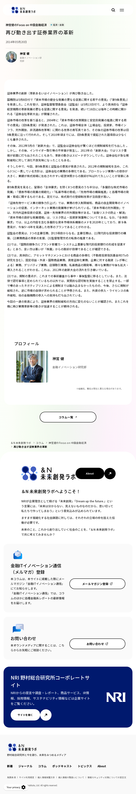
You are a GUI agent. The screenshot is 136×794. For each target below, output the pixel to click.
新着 (10, 766)
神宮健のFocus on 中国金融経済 (67, 443)
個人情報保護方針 (46, 777)
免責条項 (11, 777)
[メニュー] (122, 10)
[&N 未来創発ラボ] (23, 10)
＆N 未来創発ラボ (21, 443)
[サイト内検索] (113, 10)
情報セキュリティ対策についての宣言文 (106, 777)
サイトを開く (25, 715)
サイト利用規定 (26, 777)
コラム (40, 443)
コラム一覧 (66, 417)
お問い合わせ (95, 644)
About (90, 473)
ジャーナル (25, 766)
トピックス (85, 766)
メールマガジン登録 (95, 584)
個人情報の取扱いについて (71, 777)
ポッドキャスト (62, 766)
